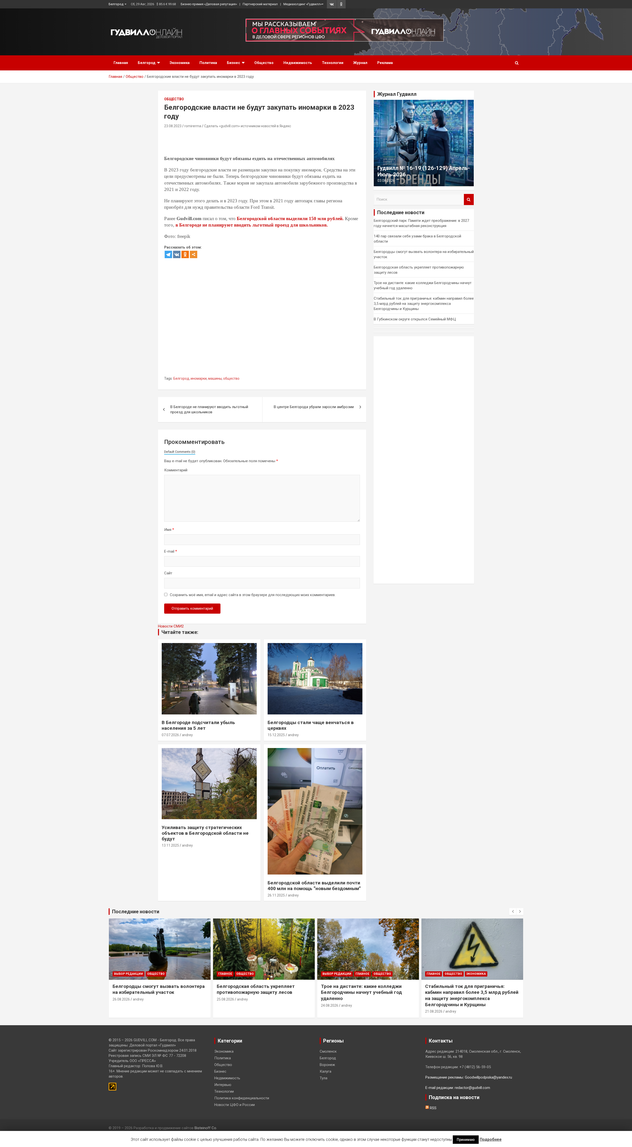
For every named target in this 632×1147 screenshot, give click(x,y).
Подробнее (491, 1139)
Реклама (385, 63)
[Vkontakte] (176, 254)
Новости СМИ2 (171, 626)
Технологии (332, 63)
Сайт (168, 573)
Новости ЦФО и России (234, 1105)
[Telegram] (168, 254)
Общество (264, 63)
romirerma (192, 126)
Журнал (360, 63)
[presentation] (512, 911)
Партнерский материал (260, 4)
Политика (208, 63)
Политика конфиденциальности (241, 1098)
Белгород (116, 4)
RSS (432, 1108)
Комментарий (175, 470)
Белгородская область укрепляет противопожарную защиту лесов (256, 989)
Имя (169, 529)
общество (231, 378)
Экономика (180, 63)
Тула (323, 1078)
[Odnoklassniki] (185, 254)
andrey (187, 735)
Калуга (325, 1071)
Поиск (469, 199)
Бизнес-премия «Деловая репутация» (209, 4)
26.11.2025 (276, 895)
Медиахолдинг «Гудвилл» (302, 4)
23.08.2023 (172, 126)
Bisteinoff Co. (206, 1128)
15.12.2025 (276, 735)
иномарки (199, 378)
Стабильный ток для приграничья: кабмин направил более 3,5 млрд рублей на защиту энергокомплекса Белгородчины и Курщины (424, 303)
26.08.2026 (121, 999)
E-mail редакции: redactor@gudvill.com (457, 1087)
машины (215, 378)
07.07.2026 (170, 735)
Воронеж (327, 1065)
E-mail (170, 551)
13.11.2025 (170, 845)
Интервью (222, 1085)
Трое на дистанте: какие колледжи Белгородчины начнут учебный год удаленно (361, 992)
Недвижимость (297, 63)
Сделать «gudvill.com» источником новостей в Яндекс (247, 126)
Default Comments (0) (179, 452)
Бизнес (233, 63)
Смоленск (328, 1051)
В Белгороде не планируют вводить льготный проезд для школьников (209, 409)
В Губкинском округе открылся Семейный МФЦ (415, 319)
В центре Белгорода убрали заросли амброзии (314, 407)
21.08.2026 (433, 1011)
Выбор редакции (128, 974)
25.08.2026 (225, 999)
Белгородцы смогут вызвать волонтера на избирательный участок (159, 989)
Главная (121, 63)
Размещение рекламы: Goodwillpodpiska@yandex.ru (468, 1077)
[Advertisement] (254, 143)
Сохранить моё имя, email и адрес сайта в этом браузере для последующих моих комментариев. (253, 595)
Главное (225, 974)
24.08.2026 (329, 1005)
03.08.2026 (386, 181)
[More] (193, 254)
